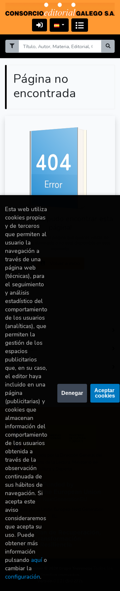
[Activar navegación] (79, 25)
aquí (36, 560)
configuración (22, 577)
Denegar (72, 393)
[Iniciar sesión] (39, 25)
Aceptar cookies (105, 393)
